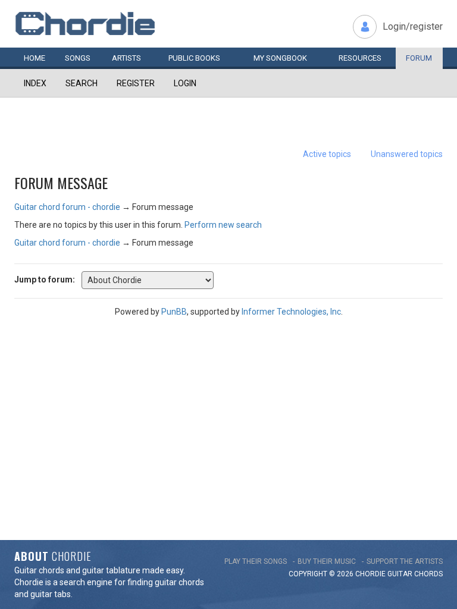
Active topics (327, 154)
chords (428, 574)
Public (194, 58)
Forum (419, 58)
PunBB (174, 311)
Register (136, 83)
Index (35, 83)
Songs (77, 58)
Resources (360, 58)
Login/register (413, 26)
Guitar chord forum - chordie (67, 207)
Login (185, 83)
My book (280, 58)
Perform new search (223, 225)
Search (81, 83)
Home (34, 58)
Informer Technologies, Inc (291, 311)
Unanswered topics (407, 154)
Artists (126, 58)
